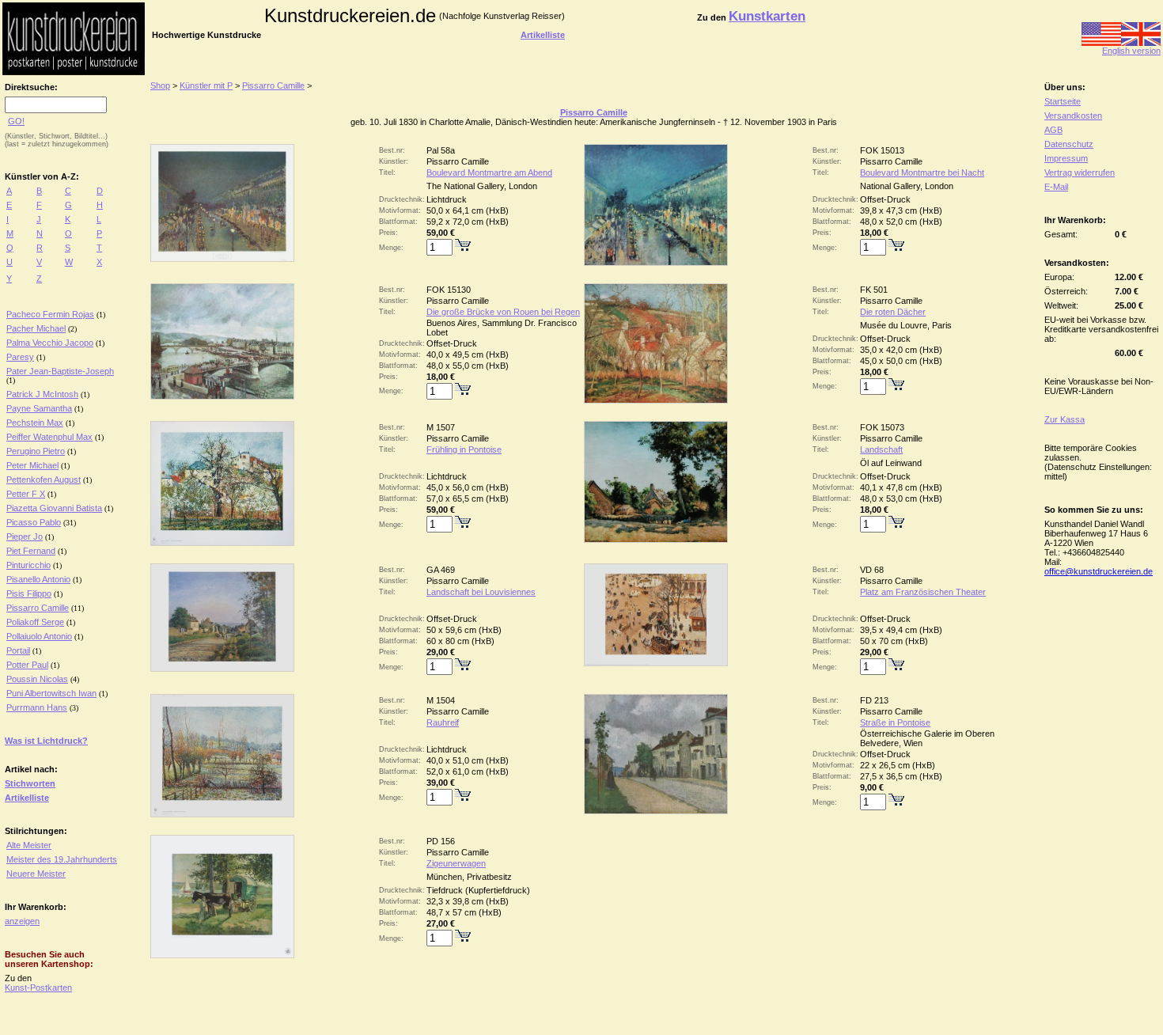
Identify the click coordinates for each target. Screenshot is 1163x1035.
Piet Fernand (30, 550)
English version (1131, 50)
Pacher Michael (36, 328)
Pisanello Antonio (38, 579)
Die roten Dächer (893, 312)
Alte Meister (28, 845)
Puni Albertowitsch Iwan (51, 693)
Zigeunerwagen (456, 863)
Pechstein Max (34, 422)
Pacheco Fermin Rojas (50, 314)
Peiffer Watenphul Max (49, 437)
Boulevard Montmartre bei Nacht (922, 172)
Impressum (1066, 158)
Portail (18, 650)
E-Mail (1056, 186)
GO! (16, 121)
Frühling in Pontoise (464, 449)
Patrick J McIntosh (42, 394)
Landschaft (881, 449)
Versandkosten (1073, 115)
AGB (1053, 130)
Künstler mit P (206, 85)
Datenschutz (1068, 144)
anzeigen (22, 921)
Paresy (20, 357)
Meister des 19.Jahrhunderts (61, 859)
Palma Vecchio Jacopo (49, 342)
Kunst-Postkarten (38, 987)
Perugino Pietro (35, 451)
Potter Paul (27, 664)
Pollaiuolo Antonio (39, 636)
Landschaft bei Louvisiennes (481, 592)
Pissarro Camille (37, 607)
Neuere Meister (36, 873)
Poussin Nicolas (37, 679)
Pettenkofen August (43, 479)
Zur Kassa (1064, 419)
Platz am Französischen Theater (923, 592)
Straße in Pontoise (895, 722)
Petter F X (25, 494)
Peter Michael (32, 465)
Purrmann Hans (36, 707)
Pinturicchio (28, 565)
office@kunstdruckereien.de (1098, 571)
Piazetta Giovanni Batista (54, 508)
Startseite (1062, 101)
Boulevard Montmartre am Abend (489, 172)
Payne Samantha (39, 408)
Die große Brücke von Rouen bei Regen (503, 312)
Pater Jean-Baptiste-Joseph (60, 371)
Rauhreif (442, 722)
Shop (160, 85)
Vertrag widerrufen (1079, 172)
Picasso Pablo (33, 522)
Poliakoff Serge (35, 622)
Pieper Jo (24, 536)
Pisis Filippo (28, 593)
